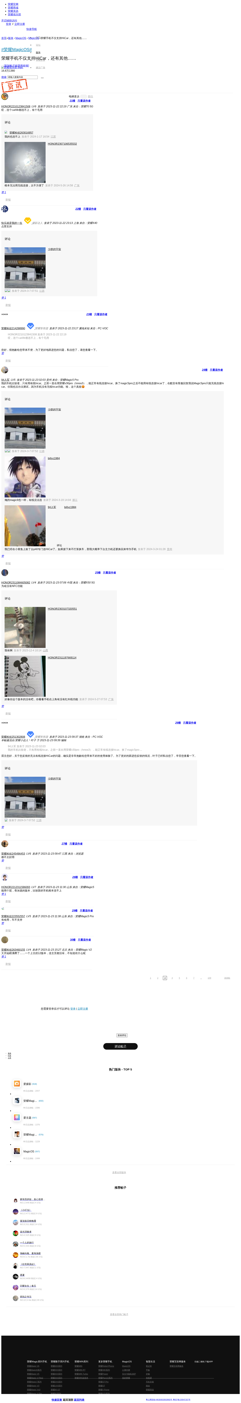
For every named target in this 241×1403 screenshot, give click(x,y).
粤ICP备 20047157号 (181, 1400)
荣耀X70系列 (104, 1394)
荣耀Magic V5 (33, 1374)
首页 (38, 37)
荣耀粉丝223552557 (13, 916)
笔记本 (149, 1366)
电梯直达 (74, 96)
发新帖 (227, 978)
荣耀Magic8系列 (34, 1370)
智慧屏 (149, 1378)
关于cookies (100, 1397)
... (201, 978)
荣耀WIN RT (80, 1370)
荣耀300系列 (56, 1378)
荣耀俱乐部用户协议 (60, 1397)
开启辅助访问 (9, 20)
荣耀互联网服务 (176, 1366)
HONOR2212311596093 (15, 887)
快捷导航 (31, 29)
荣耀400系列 (56, 1374)
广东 (77, 185)
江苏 (53, 136)
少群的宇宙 (54, 249)
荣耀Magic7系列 (34, 1382)
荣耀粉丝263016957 (21, 132)
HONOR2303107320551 (62, 608)
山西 (45, 650)
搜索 (4, 77)
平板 (148, 1370)
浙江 (75, 500)
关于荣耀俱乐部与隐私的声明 (82, 1397)
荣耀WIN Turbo (81, 1374)
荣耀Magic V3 (33, 1386)
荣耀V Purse (103, 1390)
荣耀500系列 (56, 1370)
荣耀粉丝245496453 (13, 853)
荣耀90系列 (56, 1394)
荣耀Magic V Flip (34, 1394)
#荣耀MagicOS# (16, 49)
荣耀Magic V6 (33, 1366)
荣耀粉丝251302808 (13, 736)
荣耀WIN (78, 1366)
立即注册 (19, 24)
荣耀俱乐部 (14, 14)
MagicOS (20, 38)
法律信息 (109, 1397)
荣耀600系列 (56, 1366)
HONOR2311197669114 (62, 657)
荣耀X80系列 (104, 1370)
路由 (148, 1386)
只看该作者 (84, 100)
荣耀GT (101, 1386)
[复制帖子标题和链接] (16, 65)
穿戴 (148, 1374)
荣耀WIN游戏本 (81, 1378)
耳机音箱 (150, 1382)
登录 (8, 24)
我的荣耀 (126, 1378)
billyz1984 (54, 458)
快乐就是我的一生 (11, 223)
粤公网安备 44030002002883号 (159, 1400)
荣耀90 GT (55, 1390)
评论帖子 (120, 1046)
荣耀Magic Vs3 (33, 1390)
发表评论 (122, 1035)
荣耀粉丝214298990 (13, 328)
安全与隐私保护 (129, 1374)
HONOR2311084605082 (15, 582)
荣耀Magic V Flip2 (35, 1378)
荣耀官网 (13, 4)
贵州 (169, 549)
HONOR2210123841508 (15, 106)
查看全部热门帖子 (119, 1314)
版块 (10, 38)
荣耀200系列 (56, 1382)
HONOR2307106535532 (62, 143)
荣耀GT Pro (103, 1382)
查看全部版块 (119, 1172)
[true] (42, 77)
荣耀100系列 (56, 1386)
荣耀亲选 (13, 11)
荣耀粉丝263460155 (13, 949)
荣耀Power (103, 1374)
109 (209, 978)
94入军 (5, 379)
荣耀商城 (13, 7)
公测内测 (126, 1370)
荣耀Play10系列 (105, 1378)
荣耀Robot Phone (106, 1366)
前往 (90, 96)
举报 (8, 199)
